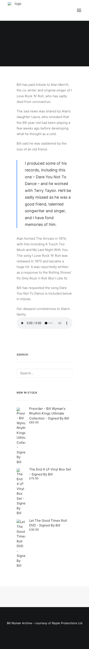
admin (66, 53)
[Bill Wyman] (30, 10)
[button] (79, 10)
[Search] (44, 373)
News (50, 53)
